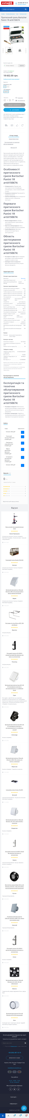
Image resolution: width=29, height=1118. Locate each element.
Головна (3, 13)
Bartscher (23, 278)
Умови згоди (14, 1046)
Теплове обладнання (10, 13)
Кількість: (6, 97)
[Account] (8, 1115)
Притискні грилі (23, 13)
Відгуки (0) (14, 147)
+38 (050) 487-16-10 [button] (14, 1053)
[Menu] (2, 1115)
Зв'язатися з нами (14, 1058)
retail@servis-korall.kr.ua (14, 1068)
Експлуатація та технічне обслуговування (11, 143)
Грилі (17, 13)
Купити (22, 65)
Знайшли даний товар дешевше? (11, 79)
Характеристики (13, 139)
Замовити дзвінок (22, 4)
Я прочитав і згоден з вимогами (16, 1046)
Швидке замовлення (14, 105)
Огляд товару (14, 135)
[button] (22, 3)
